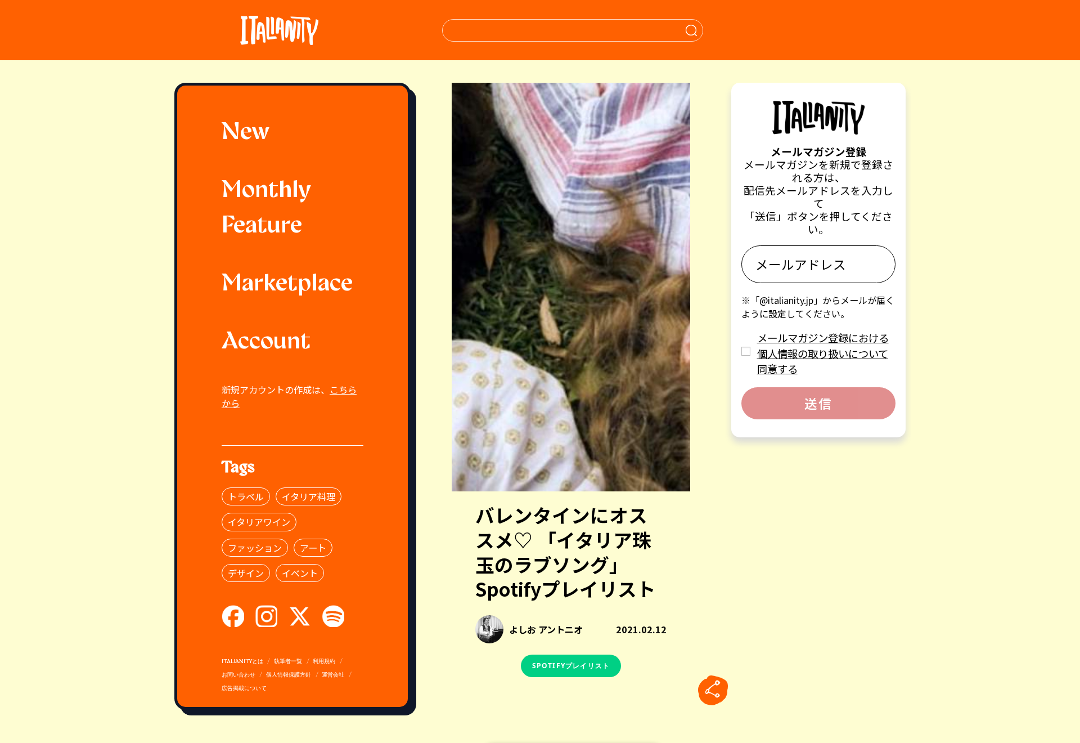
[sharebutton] (712, 690)
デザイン (246, 573)
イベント (300, 573)
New (245, 133)
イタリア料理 (308, 496)
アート (313, 547)
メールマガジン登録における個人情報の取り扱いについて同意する (823, 353)
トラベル (246, 496)
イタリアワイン (259, 522)
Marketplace (287, 284)
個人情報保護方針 (288, 675)
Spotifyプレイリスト (571, 665)
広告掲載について (244, 689)
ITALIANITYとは (242, 662)
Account (266, 342)
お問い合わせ (238, 675)
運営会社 (333, 675)
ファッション (255, 547)
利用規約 (324, 662)
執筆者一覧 (288, 662)
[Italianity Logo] (279, 30)
